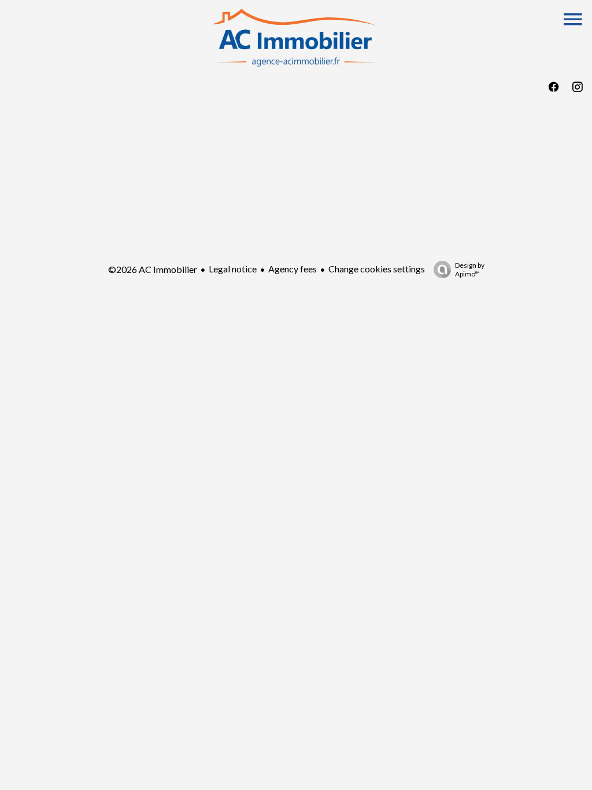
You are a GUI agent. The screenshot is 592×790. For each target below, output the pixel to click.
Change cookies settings (376, 268)
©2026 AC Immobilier (152, 269)
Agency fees (292, 268)
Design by (469, 269)
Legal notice (233, 268)
